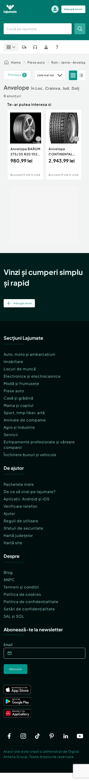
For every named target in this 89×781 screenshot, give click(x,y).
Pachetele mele (19, 484)
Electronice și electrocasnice (32, 376)
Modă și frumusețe (21, 383)
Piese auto (36, 62)
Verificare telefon (20, 506)
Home (16, 62)
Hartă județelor (18, 535)
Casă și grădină (18, 398)
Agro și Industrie (19, 427)
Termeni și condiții (21, 587)
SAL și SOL (14, 616)
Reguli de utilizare (21, 520)
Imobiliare (13, 361)
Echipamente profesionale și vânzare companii (39, 444)
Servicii (11, 434)
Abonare (15, 669)
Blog (8, 572)
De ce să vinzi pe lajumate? (30, 491)
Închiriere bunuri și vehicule (30, 454)
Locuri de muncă (20, 368)
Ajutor (9, 513)
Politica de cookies (22, 594)
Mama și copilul (19, 405)
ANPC (9, 579)
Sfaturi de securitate (23, 528)
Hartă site (13, 542)
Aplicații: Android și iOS (27, 498)
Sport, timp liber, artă (24, 412)
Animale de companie (25, 420)
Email (8, 645)
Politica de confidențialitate (31, 601)
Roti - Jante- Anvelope (69, 62)
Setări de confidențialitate (29, 608)
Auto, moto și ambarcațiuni (29, 354)
